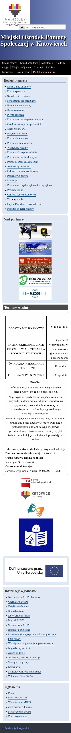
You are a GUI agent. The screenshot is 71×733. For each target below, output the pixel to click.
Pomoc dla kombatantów (20, 143)
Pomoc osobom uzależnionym (22, 161)
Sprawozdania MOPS (19, 625)
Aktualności (47, 62)
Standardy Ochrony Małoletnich (24, 671)
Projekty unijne (15, 189)
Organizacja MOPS (18, 601)
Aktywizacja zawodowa (19, 166)
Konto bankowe (16, 611)
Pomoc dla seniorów (17, 138)
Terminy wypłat (15, 199)
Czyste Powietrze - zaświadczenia (24, 204)
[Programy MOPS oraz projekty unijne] (36, 581)
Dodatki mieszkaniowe (19, 86)
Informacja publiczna (19, 629)
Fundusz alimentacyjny (19, 105)
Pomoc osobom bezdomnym (22, 157)
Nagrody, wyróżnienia (19, 648)
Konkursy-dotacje (17, 716)
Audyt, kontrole (16, 652)
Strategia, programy (18, 662)
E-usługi (38, 67)
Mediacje (12, 180)
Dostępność (14, 667)
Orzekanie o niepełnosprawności (24, 124)
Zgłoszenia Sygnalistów (20, 676)
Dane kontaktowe (29, 62)
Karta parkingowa (16, 128)
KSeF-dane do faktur (19, 615)
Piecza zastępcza (15, 114)
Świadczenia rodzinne (18, 96)
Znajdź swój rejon (21, 67)
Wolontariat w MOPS (19, 702)
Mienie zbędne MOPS (19, 711)
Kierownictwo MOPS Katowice (24, 597)
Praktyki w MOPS (17, 697)
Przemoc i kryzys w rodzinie (22, 152)
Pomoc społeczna (16, 91)
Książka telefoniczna (18, 606)
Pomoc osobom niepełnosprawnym (25, 119)
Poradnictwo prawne (17, 175)
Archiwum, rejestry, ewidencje (24, 657)
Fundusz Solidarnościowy (20, 208)
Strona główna (9, 62)
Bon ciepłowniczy (16, 110)
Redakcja (50, 67)
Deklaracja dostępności (17, 728)
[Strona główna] (15, 29)
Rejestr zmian (23, 72)
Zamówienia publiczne (19, 707)
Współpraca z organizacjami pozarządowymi (31, 643)
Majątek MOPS (16, 620)
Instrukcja (7, 72)
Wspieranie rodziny (17, 147)
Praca (11, 693)
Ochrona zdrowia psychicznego (23, 171)
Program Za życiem (17, 133)
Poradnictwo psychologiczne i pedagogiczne (29, 185)
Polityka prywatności (44, 72)
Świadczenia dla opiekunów (21, 100)
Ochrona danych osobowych (21, 194)
